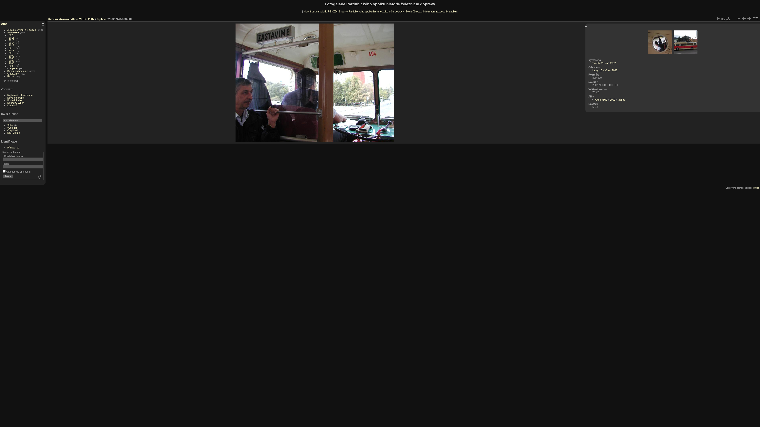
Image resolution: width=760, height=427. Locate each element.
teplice (14, 68)
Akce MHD (13, 32)
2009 (11, 55)
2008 (11, 58)
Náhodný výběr (15, 103)
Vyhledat (12, 128)
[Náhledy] (738, 18)
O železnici (13, 73)
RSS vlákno (13, 133)
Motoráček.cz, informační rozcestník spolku (431, 11)
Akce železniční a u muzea (21, 30)
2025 (11, 35)
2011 (11, 50)
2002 (11, 66)
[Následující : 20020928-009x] (749, 18)
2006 (11, 63)
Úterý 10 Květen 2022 (604, 70)
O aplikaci (12, 130)
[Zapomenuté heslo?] (39, 177)
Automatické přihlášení (18, 171)
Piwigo (756, 188)
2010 (11, 53)
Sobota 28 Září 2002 (604, 63)
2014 (11, 43)
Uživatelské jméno (13, 156)
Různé (10, 76)
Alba (4, 24)
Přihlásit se (13, 147)
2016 (11, 37)
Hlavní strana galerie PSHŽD (320, 11)
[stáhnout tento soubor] (728, 18)
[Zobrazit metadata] (723, 18)
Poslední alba (14, 100)
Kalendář (12, 105)
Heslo (6, 163)
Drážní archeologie (17, 71)
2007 (11, 61)
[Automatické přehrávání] (718, 18)
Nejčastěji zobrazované (20, 95)
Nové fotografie (15, 97)
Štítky (10, 125)
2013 (11, 45)
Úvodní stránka (58, 19)
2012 (11, 48)
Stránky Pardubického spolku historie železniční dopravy (371, 11)
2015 (11, 40)
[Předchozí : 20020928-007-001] (744, 18)
